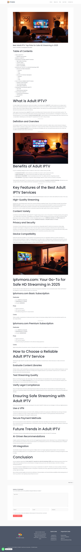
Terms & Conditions (65, 536)
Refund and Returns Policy (66, 539)
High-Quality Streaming (21, 61)
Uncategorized (24, 47)
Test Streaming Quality (21, 84)
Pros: (19, 71)
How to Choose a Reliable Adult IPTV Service (24, 81)
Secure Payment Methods (22, 90)
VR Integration (20, 94)
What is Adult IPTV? (19, 54)
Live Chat (64, 2)
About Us (56, 2)
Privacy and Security (21, 64)
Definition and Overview (21, 56)
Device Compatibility (21, 65)
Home (51, 2)
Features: (20, 70)
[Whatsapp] (3, 549)
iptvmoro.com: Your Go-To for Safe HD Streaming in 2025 (27, 67)
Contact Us (70, 2)
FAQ (60, 2)
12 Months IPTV (54, 539)
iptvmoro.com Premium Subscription (24, 74)
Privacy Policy (63, 535)
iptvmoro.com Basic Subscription (23, 68)
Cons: (19, 73)
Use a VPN (19, 88)
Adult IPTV (29, 112)
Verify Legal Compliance (22, 85)
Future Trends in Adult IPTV (20, 91)
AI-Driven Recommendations (22, 93)
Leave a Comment (17, 47)
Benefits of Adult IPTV (19, 58)
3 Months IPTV (53, 536)
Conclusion (17, 96)
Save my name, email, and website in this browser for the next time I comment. (30, 513)
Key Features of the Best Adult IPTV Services (24, 59)
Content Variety (20, 62)
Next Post (70, 482)
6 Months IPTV (53, 538)
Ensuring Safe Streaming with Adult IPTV (23, 87)
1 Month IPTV (53, 535)
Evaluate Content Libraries (22, 82)
